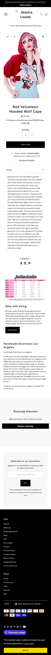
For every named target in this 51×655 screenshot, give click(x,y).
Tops (5, 586)
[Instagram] (11, 627)
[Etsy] (5, 627)
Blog (5, 535)
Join (25, 483)
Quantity (25, 130)
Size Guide (12, 330)
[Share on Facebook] (21, 264)
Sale (5, 594)
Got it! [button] (25, 650)
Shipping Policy (10, 562)
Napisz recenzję (25, 426)
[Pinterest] (14, 627)
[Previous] (6, 3)
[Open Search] (41, 14)
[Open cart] (46, 14)
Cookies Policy (10, 554)
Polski (6, 604)
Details (9, 170)
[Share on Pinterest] (29, 264)
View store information (27, 160)
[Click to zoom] (43, 37)
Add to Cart (25, 144)
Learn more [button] (28, 643)
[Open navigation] (6, 14)
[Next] (44, 3)
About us (7, 527)
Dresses (7, 590)
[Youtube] (24, 627)
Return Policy (9, 558)
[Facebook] (8, 627)
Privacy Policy (9, 550)
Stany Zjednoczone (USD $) (29, 604)
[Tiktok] (17, 627)
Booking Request (11, 531)
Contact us (24, 258)
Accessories (9, 582)
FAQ (5, 539)
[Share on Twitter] (25, 264)
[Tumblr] (20, 627)
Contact (7, 546)
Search (6, 524)
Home (12, 26)
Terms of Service (10, 566)
